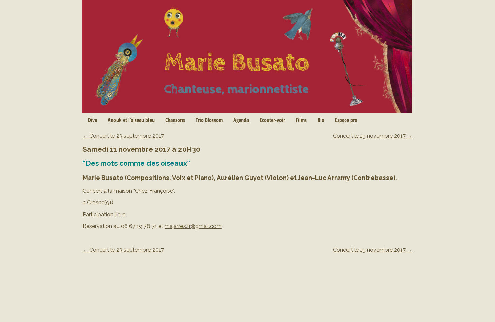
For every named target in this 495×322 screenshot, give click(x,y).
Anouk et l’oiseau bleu (131, 120)
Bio (321, 120)
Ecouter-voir (272, 120)
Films (301, 120)
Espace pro (346, 120)
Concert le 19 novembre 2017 (372, 136)
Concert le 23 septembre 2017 (123, 136)
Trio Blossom (209, 120)
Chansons (175, 120)
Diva (92, 120)
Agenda (241, 120)
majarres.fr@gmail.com (193, 226)
